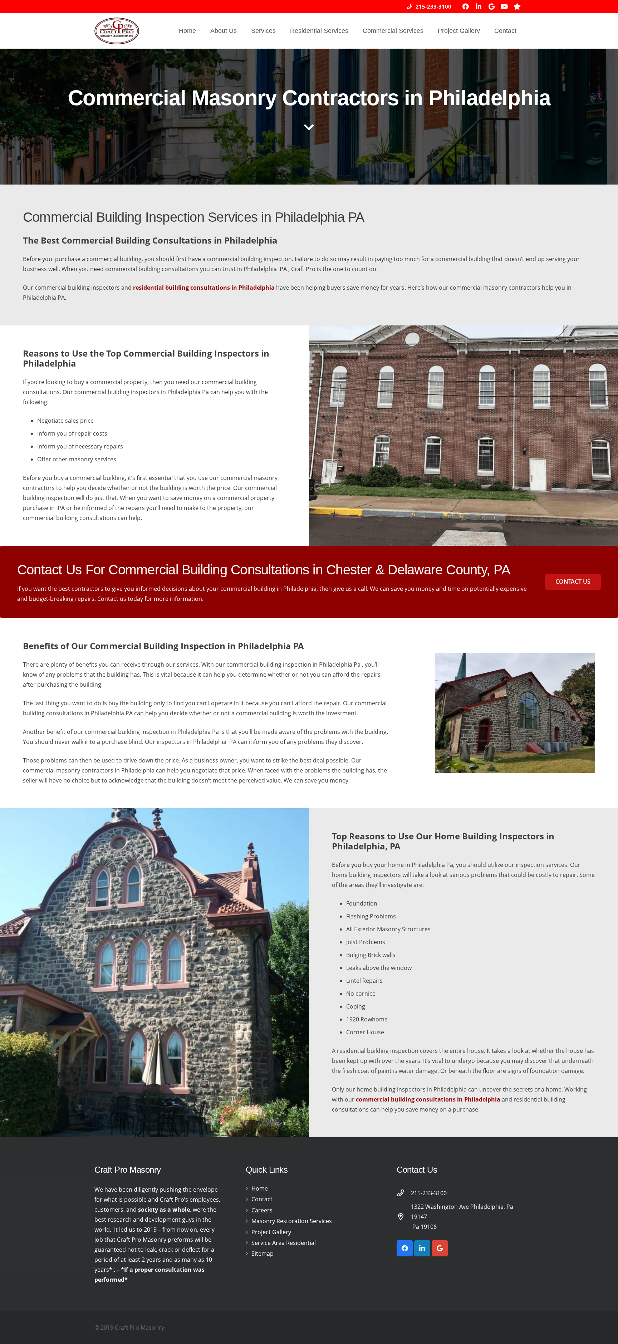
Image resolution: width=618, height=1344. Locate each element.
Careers (262, 1210)
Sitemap (262, 1253)
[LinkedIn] (478, 6)
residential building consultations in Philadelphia (204, 287)
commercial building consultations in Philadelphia (428, 1099)
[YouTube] (504, 6)
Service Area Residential (283, 1243)
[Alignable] (517, 6)
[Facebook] (465, 6)
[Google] (491, 6)
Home (259, 1188)
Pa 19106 (424, 1227)
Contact (262, 1199)
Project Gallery (271, 1232)
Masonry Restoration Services (291, 1221)
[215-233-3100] (404, 1193)
